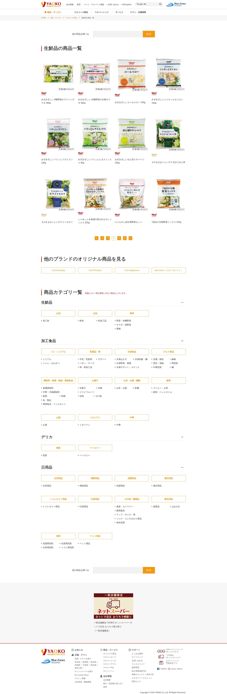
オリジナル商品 (109, 654)
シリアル (47, 359)
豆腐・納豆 (158, 359)
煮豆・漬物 (158, 363)
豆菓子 (83, 388)
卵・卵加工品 (86, 367)
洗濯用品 (120, 486)
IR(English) (126, 4)
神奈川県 (78, 668)
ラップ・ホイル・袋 (125, 514)
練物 (174, 359)
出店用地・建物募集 (83, 682)
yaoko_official (176, 669)
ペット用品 (85, 543)
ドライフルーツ (87, 392)
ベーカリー (85, 455)
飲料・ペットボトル (162, 392)
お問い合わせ (113, 4)
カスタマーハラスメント (142, 678)
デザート (102, 359)
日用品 (46, 467)
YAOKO (163, 669)
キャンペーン (108, 671)
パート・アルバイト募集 (94, 4)
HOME (43, 18)
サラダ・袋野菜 (123, 325)
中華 (118, 425)
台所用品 (47, 486)
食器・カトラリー (124, 506)
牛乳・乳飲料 (86, 359)
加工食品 (48, 341)
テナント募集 (80, 678)
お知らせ (79, 650)
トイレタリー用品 (51, 506)
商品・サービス (55, 18)
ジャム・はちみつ (51, 363)
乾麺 (137, 388)
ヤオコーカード (109, 657)
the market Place (82, 675)
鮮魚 (82, 321)
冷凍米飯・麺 (141, 359)
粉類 (45, 396)
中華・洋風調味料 (51, 392)
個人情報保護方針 (139, 671)
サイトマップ (137, 657)
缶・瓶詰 (47, 400)
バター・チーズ (87, 363)
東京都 (93, 665)
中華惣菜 (157, 367)
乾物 (63, 396)
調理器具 (120, 510)
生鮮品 (46, 302)
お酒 (45, 425)
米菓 (100, 388)
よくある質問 (137, 654)
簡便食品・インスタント (54, 404)
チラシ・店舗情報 (138, 12)
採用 (79, 4)
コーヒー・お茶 (160, 388)
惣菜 (45, 455)
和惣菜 (175, 363)
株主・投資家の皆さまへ (113, 683)
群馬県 (85, 662)
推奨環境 (135, 667)
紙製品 (156, 506)
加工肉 (46, 321)
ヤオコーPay (108, 667)
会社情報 (70, 4)
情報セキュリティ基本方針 (143, 674)
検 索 (148, 34)
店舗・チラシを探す (83, 659)
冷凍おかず (121, 359)
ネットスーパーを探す (84, 671)
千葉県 (85, 665)
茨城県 (77, 665)
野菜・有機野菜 (123, 321)
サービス (119, 12)
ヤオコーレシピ (102, 12)
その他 (98, 396)
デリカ (47, 437)
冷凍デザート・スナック (128, 367)
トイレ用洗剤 (67, 547)
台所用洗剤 (48, 547)
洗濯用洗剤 (48, 543)
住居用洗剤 (66, 543)
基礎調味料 (48, 388)
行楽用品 (84, 506)
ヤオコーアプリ (109, 664)
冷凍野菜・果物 (123, 363)
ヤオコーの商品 (81, 12)
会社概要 (107, 680)
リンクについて (138, 664)
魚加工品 (102, 321)
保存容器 (120, 522)
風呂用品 (157, 486)
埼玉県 (77, 662)
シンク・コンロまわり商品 (129, 519)
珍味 (82, 396)
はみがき (176, 506)
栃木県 (93, 662)
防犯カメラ (136, 681)
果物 (118, 329)
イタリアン (85, 425)
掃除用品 (84, 486)
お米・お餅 (121, 388)
